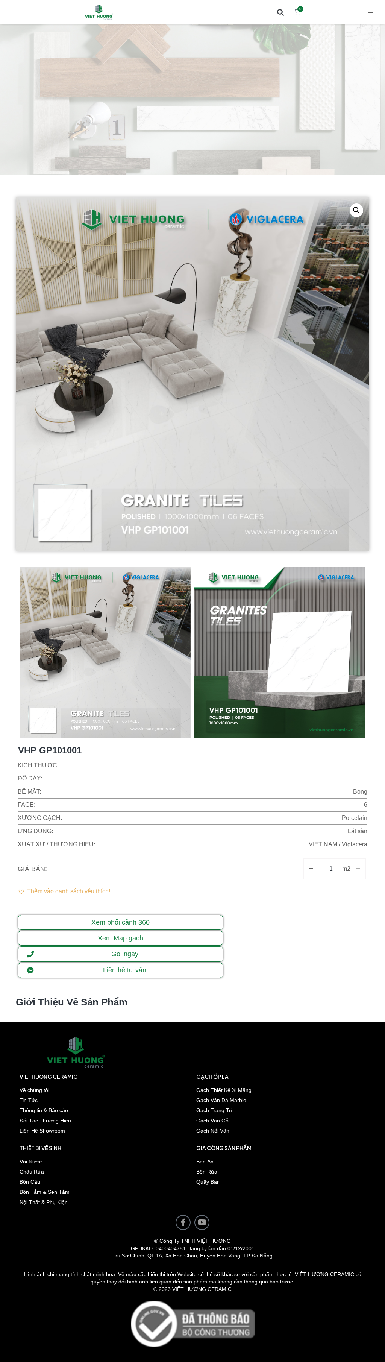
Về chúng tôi (34, 1090)
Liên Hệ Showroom (42, 1131)
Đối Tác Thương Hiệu (45, 1121)
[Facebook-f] (183, 1222)
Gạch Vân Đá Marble (221, 1100)
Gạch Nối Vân (212, 1131)
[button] (280, 12)
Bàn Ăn (205, 1162)
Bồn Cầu (30, 1182)
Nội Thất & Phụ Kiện (44, 1202)
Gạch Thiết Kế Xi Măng (224, 1090)
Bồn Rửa (206, 1172)
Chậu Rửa (32, 1172)
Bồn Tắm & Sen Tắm (45, 1192)
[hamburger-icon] (370, 12)
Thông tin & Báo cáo (44, 1110)
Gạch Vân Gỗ (212, 1121)
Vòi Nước (31, 1162)
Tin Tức (29, 1100)
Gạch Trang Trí (214, 1110)
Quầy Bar (207, 1182)
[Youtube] (201, 1222)
